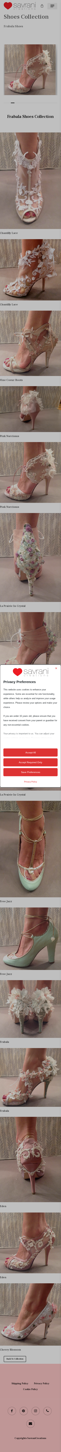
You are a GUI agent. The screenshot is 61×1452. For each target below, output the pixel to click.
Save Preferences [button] (30, 772)
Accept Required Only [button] (30, 762)
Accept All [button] (30, 752)
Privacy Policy (30, 782)
